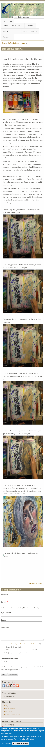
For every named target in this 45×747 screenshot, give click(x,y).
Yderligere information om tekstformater (25, 644)
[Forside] (7, 13)
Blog (25, 31)
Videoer (6, 31)
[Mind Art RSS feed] (17, 687)
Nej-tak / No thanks (20, 743)
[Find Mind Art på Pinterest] (7, 687)
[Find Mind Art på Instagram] (10, 687)
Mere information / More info (24, 739)
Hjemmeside (6, 612)
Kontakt (34, 31)
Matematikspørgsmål (10, 658)
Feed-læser (8, 712)
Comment (5, 627)
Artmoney (30, 25)
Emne (3, 619)
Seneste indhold (9, 709)
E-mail (4, 602)
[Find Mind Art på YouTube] (14, 687)
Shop (15, 31)
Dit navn (5, 594)
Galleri (5, 25)
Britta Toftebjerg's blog (17, 43)
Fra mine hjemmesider (12, 715)
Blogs (4, 43)
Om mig (6, 37)
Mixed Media (17, 25)
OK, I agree (6, 743)
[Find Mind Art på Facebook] (4, 687)
